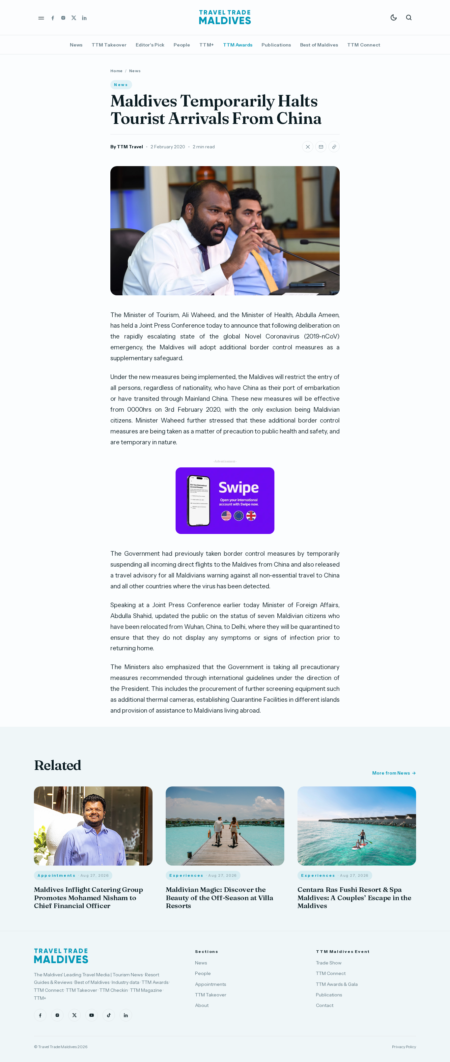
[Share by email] (320, 146)
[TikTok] (108, 1015)
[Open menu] (41, 17)
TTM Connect (363, 45)
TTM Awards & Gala (337, 984)
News (76, 45)
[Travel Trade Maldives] (61, 955)
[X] (74, 17)
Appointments (210, 984)
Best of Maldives (319, 45)
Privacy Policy (404, 1046)
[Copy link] (334, 146)
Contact (324, 1005)
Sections (206, 951)
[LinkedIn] (84, 17)
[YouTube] (91, 1015)
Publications (276, 45)
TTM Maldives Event (343, 951)
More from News (391, 773)
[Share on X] (307, 146)
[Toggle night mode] (393, 17)
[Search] (409, 17)
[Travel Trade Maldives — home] (225, 17)
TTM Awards (238, 45)
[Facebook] (53, 17)
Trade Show (329, 963)
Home (116, 70)
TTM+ (206, 45)
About (202, 1005)
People (182, 45)
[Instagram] (63, 17)
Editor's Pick (150, 45)
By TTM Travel (126, 146)
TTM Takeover (109, 45)
